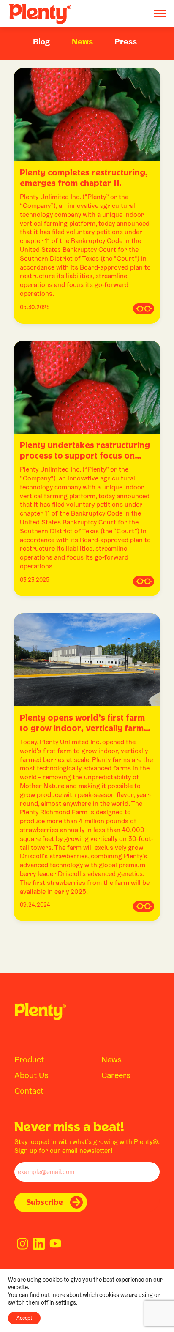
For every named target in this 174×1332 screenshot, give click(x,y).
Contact (29, 1090)
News (82, 41)
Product (29, 1059)
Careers (115, 1075)
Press (125, 41)
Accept (24, 1318)
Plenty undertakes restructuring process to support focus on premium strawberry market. (85, 450)
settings (65, 1302)
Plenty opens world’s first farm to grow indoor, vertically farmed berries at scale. (87, 723)
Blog (41, 41)
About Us (31, 1075)
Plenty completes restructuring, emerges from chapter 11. (84, 177)
